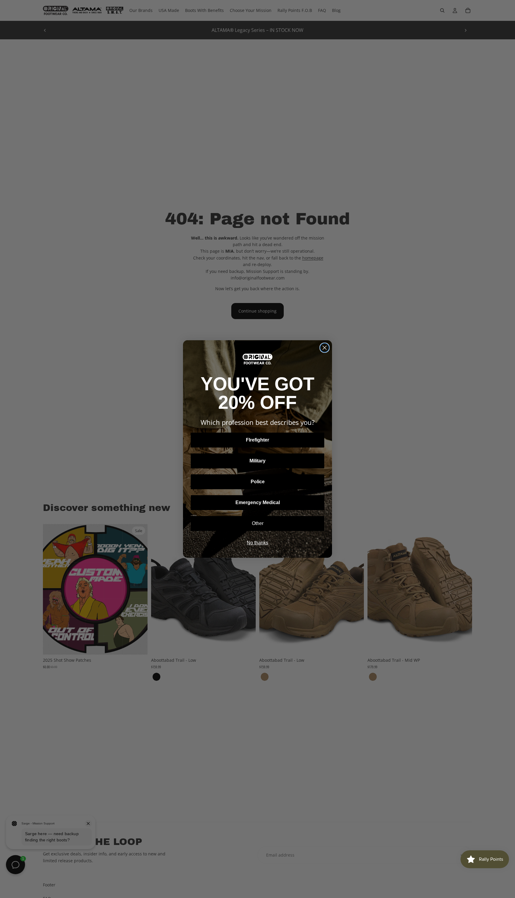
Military (257, 460)
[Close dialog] (324, 347)
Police (258, 481)
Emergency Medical (257, 502)
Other (257, 523)
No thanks (257, 542)
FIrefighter (257, 439)
